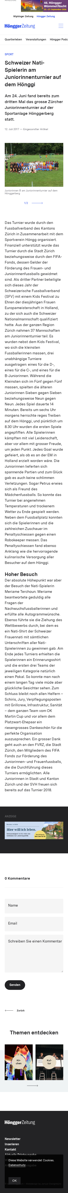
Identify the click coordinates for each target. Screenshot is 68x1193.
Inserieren (12, 1144)
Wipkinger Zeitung (23, 16)
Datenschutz (17, 1165)
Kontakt (10, 1149)
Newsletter (12, 1139)
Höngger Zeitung (46, 16)
